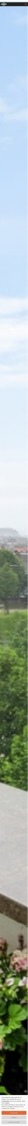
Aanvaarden (14, 1113)
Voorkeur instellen (14, 1122)
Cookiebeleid (5, 1101)
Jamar (4, 4)
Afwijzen (14, 1117)
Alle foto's (14, 565)
